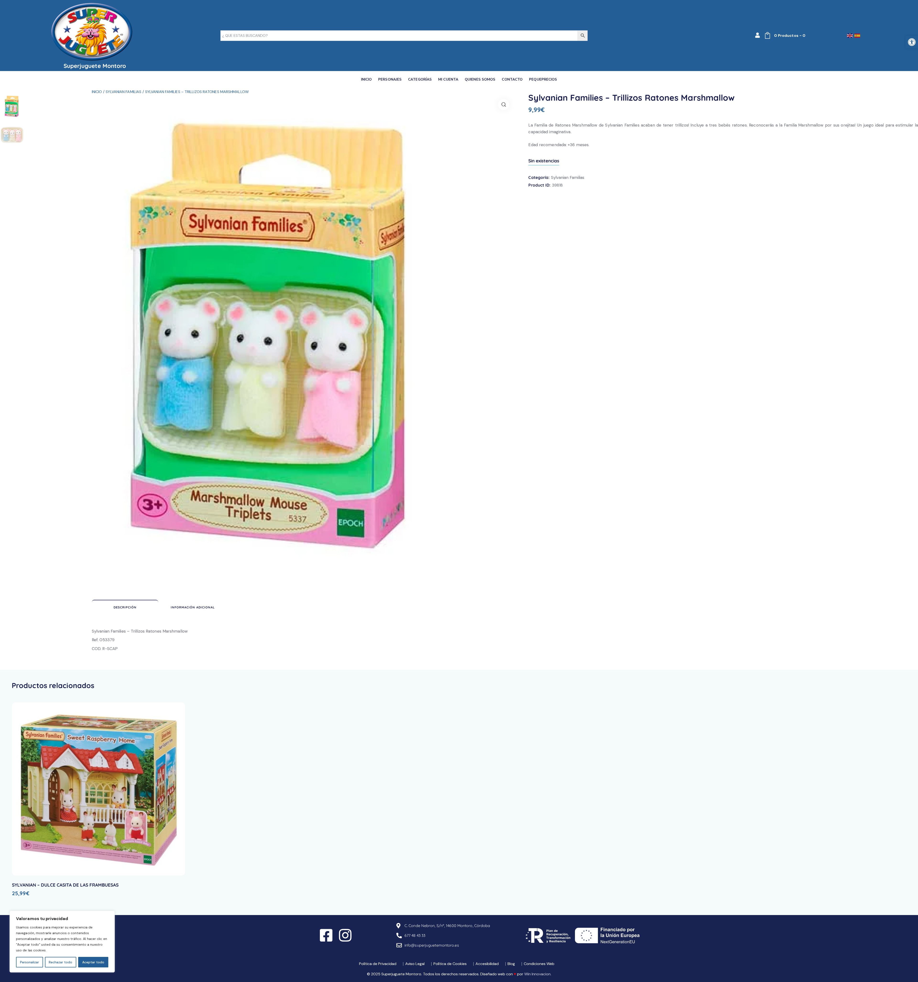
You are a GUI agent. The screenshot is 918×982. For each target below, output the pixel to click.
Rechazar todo (60, 962)
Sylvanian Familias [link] (123, 91)
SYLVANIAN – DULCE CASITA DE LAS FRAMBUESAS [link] (65, 885)
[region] (62, 941)
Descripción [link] (125, 607)
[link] (912, 42)
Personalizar (29, 962)
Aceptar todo (93, 962)
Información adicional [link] (193, 607)
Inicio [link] (97, 91)
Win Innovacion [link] (537, 973)
